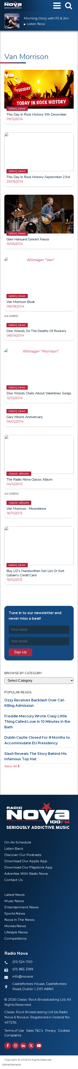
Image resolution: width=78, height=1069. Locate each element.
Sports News (14, 913)
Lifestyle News (16, 932)
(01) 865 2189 (22, 969)
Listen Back (13, 848)
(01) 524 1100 (22, 962)
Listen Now (34, 24)
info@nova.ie (22, 976)
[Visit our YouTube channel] (39, 1045)
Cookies (64, 1031)
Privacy (50, 1031)
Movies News (15, 926)
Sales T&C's (34, 1031)
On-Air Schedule (17, 842)
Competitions (15, 938)
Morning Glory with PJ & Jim (46, 18)
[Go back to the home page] (13, 5)
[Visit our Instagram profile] (15, 1045)
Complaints (12, 1035)
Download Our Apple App (25, 861)
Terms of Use (14, 1031)
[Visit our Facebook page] (7, 1045)
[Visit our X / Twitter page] (31, 1045)
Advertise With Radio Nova (26, 874)
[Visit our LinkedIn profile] (23, 1045)
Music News (14, 901)
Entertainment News (21, 907)
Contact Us (13, 880)
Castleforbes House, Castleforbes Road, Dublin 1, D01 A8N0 (39, 986)
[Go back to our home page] (37, 815)
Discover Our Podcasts (22, 855)
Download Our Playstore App (28, 867)
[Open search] (68, 5)
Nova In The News (19, 920)
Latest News (14, 895)
